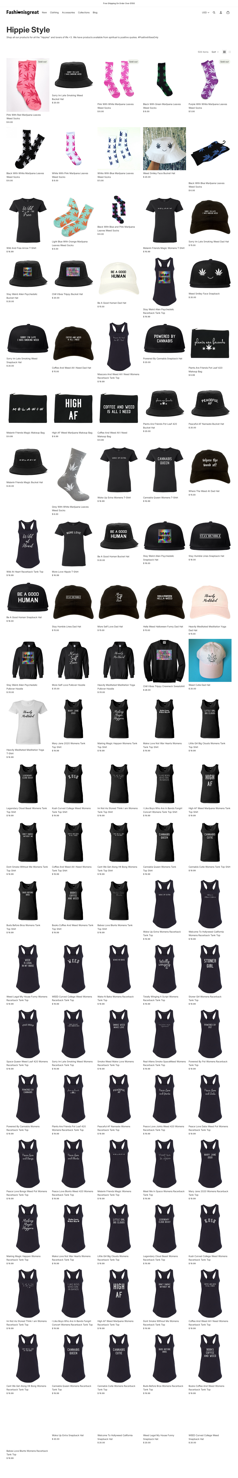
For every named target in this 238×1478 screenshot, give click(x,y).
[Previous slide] (148, 148)
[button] (215, 51)
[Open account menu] (220, 12)
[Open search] (214, 12)
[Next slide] (181, 148)
